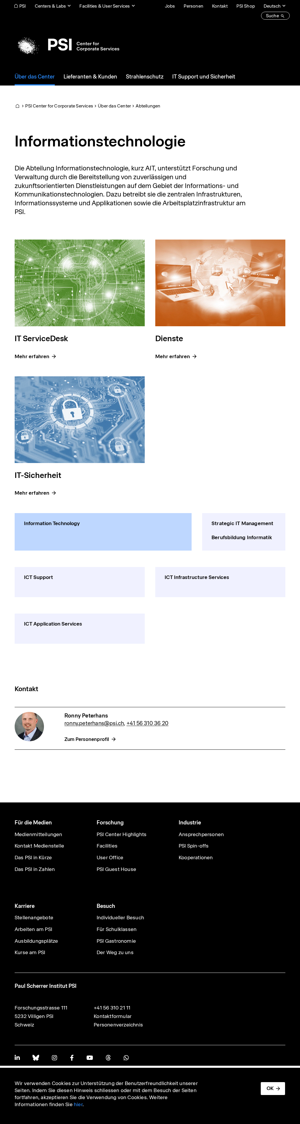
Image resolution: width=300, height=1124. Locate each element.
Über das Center (114, 105)
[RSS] (108, 1058)
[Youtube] (89, 1058)
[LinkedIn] (17, 1058)
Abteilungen (148, 105)
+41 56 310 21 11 (112, 1008)
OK (270, 1088)
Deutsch (272, 6)
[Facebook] (72, 1058)
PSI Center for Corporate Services (59, 105)
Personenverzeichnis (118, 1025)
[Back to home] (67, 44)
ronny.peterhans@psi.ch (94, 723)
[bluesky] (36, 1058)
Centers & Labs (50, 6)
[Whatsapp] (126, 1058)
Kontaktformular (113, 1016)
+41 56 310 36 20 (147, 723)
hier (78, 1104)
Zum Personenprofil (86, 739)
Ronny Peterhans (86, 716)
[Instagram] (54, 1058)
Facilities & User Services (104, 6)
